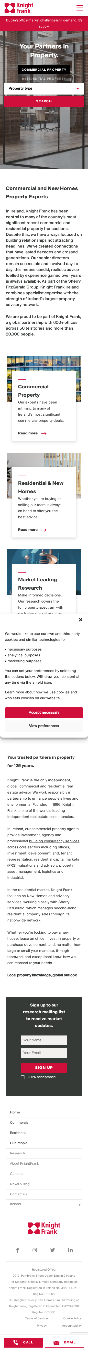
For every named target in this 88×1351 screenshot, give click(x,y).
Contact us (18, 1194)
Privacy (42, 1325)
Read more (28, 433)
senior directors (54, 258)
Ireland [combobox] (15, 1204)
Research (17, 1153)
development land (39, 945)
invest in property (61, 939)
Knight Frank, (68, 317)
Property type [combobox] (20, 88)
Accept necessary (44, 713)
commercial (51, 223)
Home (15, 1112)
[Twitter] (52, 1250)
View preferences (44, 726)
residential (16, 229)
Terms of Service (36, 1318)
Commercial (19, 1123)
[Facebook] (17, 1250)
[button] (80, 619)
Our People (18, 1143)
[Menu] (80, 8)
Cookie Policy (72, 1318)
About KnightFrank (24, 1164)
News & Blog (20, 1184)
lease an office (32, 939)
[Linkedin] (70, 1250)
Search (44, 101)
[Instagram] (34, 1250)
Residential (18, 1133)
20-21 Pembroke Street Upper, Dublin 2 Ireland (44, 1275)
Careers (16, 1174)
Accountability (72, 1325)
